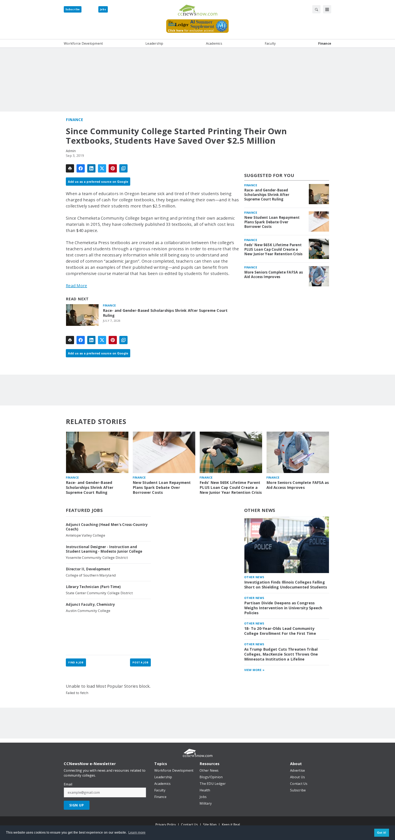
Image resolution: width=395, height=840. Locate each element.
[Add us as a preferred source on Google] (123, 168)
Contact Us (189, 824)
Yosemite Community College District (97, 557)
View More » (254, 670)
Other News (259, 510)
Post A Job (140, 662)
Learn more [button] (137, 832)
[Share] (81, 168)
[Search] (316, 9)
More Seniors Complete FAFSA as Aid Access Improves (273, 274)
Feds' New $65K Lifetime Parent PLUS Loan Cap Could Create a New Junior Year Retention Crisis (273, 249)
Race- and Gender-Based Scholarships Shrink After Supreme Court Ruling (165, 313)
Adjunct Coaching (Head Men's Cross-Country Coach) (107, 526)
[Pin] (113, 168)
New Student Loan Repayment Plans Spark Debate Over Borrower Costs (272, 222)
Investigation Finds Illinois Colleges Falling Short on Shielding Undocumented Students (285, 585)
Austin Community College (88, 610)
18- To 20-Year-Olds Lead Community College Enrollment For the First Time (280, 631)
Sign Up (76, 805)
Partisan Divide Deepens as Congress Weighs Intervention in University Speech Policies (283, 608)
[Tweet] (102, 168)
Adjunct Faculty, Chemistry (90, 604)
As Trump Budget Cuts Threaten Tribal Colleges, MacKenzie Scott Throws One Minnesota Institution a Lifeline (281, 654)
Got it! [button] (381, 832)
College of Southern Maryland (91, 575)
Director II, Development (88, 569)
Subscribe (72, 9)
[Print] (70, 168)
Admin (71, 151)
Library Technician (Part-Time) (93, 587)
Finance (74, 119)
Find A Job (76, 662)
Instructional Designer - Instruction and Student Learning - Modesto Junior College (104, 549)
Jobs (103, 9)
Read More (76, 285)
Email (68, 784)
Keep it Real (231, 824)
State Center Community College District (99, 593)
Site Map (210, 824)
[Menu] (327, 9)
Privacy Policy (165, 824)
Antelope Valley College (85, 535)
